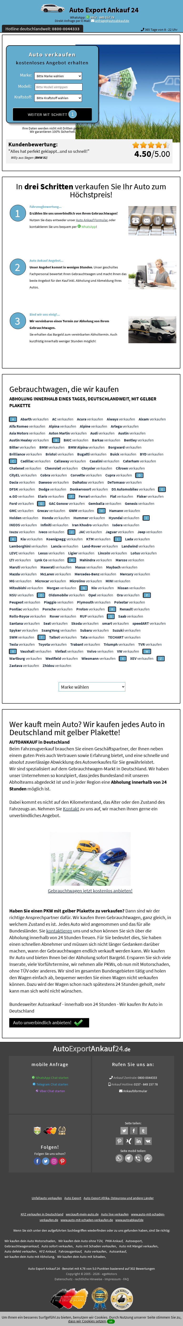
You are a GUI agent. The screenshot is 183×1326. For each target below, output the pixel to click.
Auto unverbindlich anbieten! (42, 1022)
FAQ (126, 1279)
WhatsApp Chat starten (52, 1077)
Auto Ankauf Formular (91, 220)
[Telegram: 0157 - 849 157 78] (34, 1084)
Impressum (113, 1279)
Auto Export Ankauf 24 (104, 9)
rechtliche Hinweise (88, 1279)
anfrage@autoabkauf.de (112, 21)
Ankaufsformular (135, 1091)
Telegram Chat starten (52, 1084)
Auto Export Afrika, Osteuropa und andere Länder (119, 1198)
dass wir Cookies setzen (87, 1321)
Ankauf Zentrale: (125, 1077)
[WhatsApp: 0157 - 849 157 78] (87, 17)
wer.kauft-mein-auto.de (82, 1214)
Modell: (24, 86)
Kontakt (71, 809)
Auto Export (72, 1198)
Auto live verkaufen (115, 1214)
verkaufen (34, 419)
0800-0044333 (147, 1077)
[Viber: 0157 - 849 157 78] (37, 1091)
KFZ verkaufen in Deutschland (42, 1214)
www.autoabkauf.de (129, 1220)
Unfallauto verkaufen (47, 1198)
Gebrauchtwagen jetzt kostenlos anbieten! (90, 891)
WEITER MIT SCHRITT (51, 114)
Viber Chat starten (52, 1091)
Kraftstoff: (23, 97)
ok (110, 1321)
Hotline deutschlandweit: (42, 28)
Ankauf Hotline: (122, 1084)
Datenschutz (63, 1279)
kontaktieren (59, 931)
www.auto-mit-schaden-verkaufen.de (87, 1220)
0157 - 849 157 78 (102, 17)
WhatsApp (88, 227)
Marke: (26, 75)
